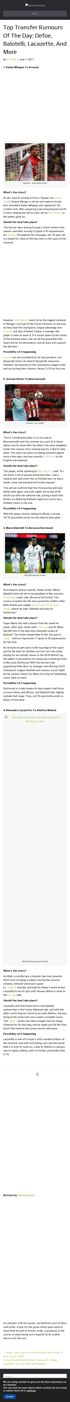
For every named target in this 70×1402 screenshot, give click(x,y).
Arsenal (7, 331)
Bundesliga (9, 597)
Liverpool (42, 627)
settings (31, 1390)
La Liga (12, 994)
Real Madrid (55, 212)
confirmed (49, 456)
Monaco (11, 234)
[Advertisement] (35, 106)
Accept (9, 1396)
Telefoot (11, 987)
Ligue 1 (7, 638)
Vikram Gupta (26, 1195)
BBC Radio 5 (45, 471)
